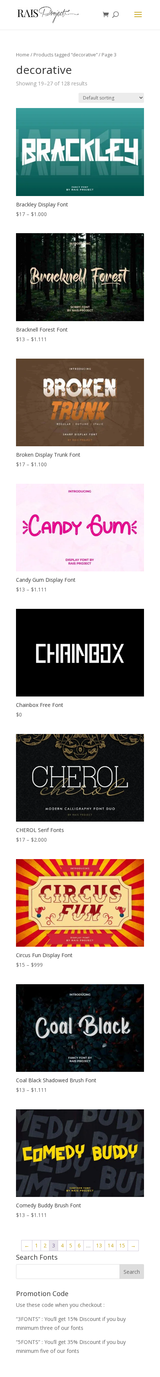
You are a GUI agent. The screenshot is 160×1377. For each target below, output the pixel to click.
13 (99, 1245)
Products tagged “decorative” (65, 54)
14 (110, 1245)
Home (22, 54)
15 (122, 1245)
